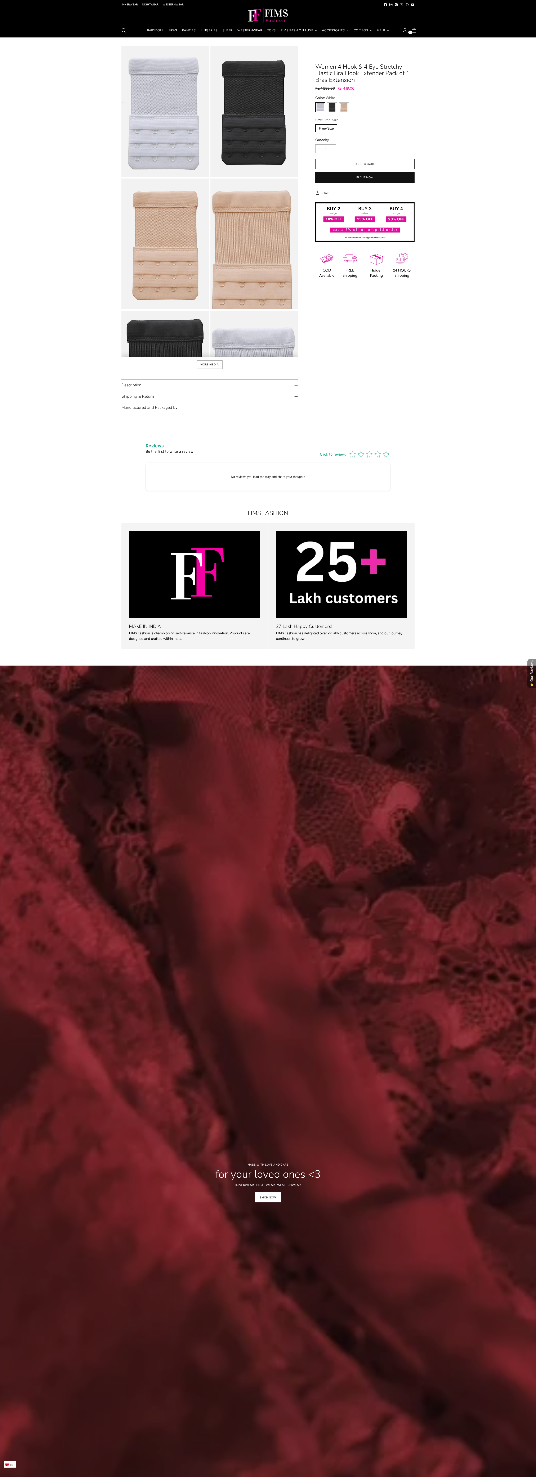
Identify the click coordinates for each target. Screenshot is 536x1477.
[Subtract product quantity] (319, 149)
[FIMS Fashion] (268, 15)
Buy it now (365, 177)
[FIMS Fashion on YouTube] (413, 4)
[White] (320, 107)
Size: (326, 120)
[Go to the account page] (403, 30)
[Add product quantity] (332, 149)
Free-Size (326, 128)
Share (325, 193)
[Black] (332, 107)
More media (209, 364)
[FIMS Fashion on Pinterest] (396, 4)
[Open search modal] (124, 30)
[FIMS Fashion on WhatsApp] (407, 4)
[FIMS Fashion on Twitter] (402, 4)
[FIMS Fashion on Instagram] (391, 4)
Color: (325, 98)
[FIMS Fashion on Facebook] (385, 4)
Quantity (322, 140)
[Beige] (344, 107)
